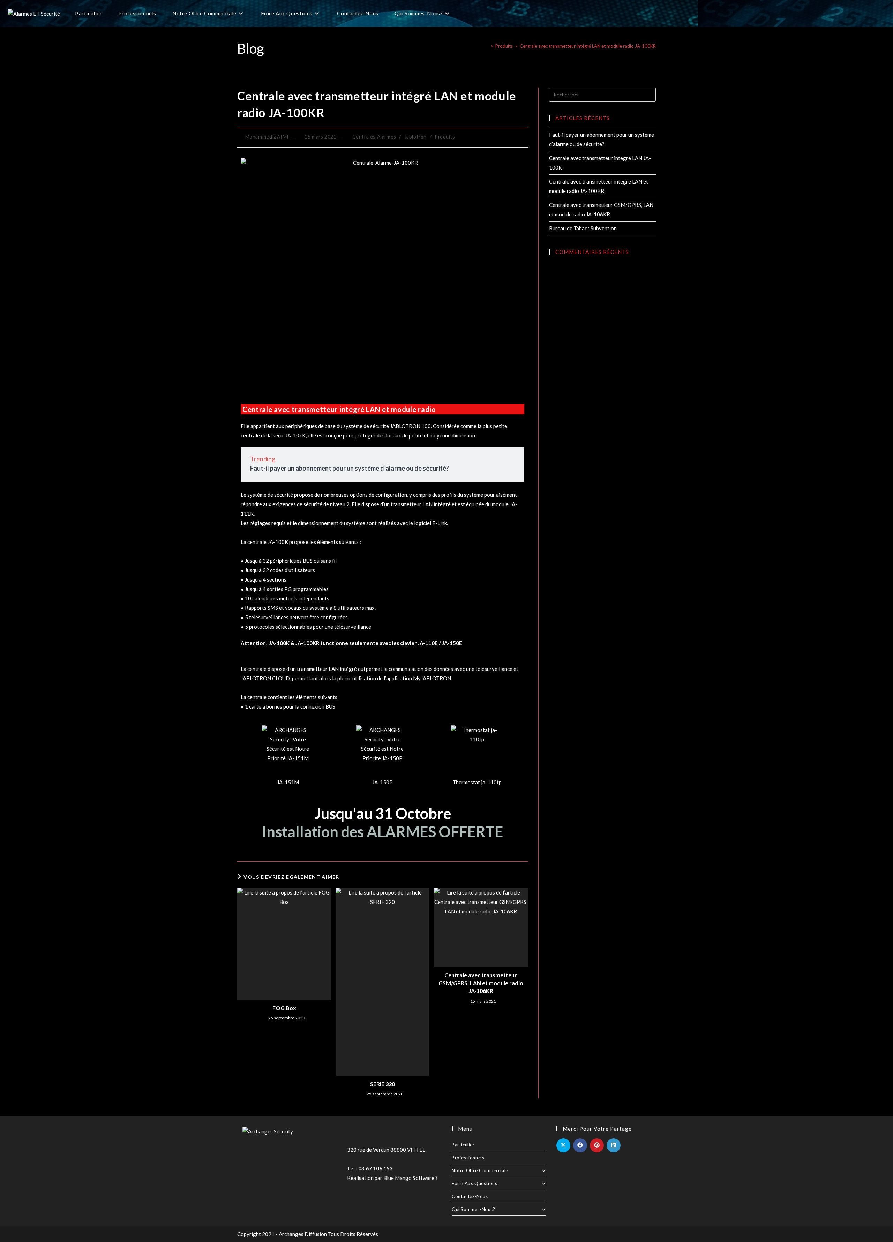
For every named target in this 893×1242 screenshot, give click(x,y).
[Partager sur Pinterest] (597, 1145)
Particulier (463, 1144)
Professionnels (468, 1157)
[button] (247, 756)
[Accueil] (486, 46)
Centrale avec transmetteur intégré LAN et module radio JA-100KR (588, 46)
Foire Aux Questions (474, 1183)
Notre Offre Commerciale (480, 1170)
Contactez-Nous (470, 1196)
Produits (445, 137)
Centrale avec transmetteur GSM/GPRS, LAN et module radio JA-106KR (480, 983)
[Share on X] (563, 1145)
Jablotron (415, 137)
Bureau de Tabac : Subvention (583, 228)
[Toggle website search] (466, 13)
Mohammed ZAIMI (267, 137)
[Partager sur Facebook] (580, 1145)
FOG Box (284, 1007)
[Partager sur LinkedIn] (614, 1145)
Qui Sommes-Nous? (473, 1209)
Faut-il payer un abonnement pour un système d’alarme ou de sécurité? (349, 468)
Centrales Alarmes (374, 137)
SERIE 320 (382, 1083)
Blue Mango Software (408, 1178)
